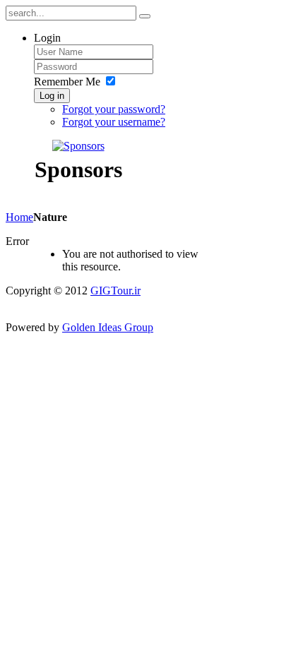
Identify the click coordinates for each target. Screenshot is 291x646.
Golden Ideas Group (107, 327)
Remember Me (67, 82)
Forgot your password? (113, 109)
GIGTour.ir (115, 291)
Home (19, 217)
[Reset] (144, 16)
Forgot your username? (113, 122)
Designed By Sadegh (53, 303)
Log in (52, 95)
